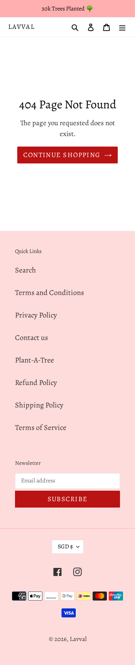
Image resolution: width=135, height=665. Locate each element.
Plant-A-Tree (34, 360)
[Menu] (122, 27)
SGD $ (65, 546)
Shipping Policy (39, 405)
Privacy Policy (36, 315)
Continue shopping (61, 154)
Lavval (21, 27)
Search (25, 270)
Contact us (31, 337)
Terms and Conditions (49, 293)
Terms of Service (40, 427)
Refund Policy (36, 382)
